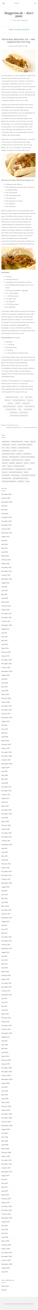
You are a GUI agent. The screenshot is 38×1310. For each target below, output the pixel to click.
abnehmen (5, 441)
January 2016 (5, 829)
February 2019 (6, 744)
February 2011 (6, 1018)
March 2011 (5, 1014)
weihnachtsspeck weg (20, 478)
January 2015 (5, 868)
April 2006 (4, 1237)
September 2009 (6, 1079)
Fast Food (28, 397)
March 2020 (5, 694)
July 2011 (4, 998)
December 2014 (6, 871)
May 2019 (4, 733)
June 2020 (4, 683)
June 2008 (4, 1137)
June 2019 (4, 729)
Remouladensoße (9, 406)
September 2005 (6, 1264)
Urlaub (4, 472)
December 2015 (6, 833)
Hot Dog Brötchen (19, 400)
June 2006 (4, 1229)
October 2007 (5, 1168)
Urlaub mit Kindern (15, 472)
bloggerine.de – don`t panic (19, 14)
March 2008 (5, 1149)
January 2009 (5, 1110)
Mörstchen (26, 403)
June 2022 (4, 590)
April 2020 (4, 690)
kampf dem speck (17, 460)
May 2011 (4, 1006)
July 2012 (4, 956)
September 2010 (6, 1033)
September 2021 (6, 625)
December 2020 (6, 660)
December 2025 (6, 494)
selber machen (11, 409)
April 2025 (4, 513)
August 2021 (5, 629)
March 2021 (5, 648)
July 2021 (4, 633)
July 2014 (4, 891)
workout (21, 481)
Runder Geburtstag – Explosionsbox (21, 427)
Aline (26, 46)
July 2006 (4, 1226)
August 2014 (5, 887)
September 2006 (6, 1218)
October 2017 (5, 794)
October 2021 (5, 621)
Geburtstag (27, 453)
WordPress (30, 1304)
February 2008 (6, 1152)
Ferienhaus (6, 450)
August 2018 (5, 767)
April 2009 (4, 1098)
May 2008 (4, 1141)
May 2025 (4, 510)
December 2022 (6, 567)
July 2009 (4, 1087)
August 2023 (5, 537)
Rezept (20, 406)
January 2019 (5, 748)
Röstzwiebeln (29, 406)
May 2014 (4, 898)
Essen (11, 29)
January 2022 (5, 610)
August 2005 (5, 1268)
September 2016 (6, 814)
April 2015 (4, 860)
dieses (27, 118)
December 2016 (6, 810)
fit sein (20, 450)
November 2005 (6, 1256)
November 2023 (6, 525)
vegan (26, 472)
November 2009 (6, 1072)
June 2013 (4, 929)
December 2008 (6, 1114)
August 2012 (5, 952)
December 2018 (6, 752)
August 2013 (5, 921)
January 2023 (5, 563)
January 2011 (5, 1021)
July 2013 (4, 925)
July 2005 (4, 1272)
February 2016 (6, 825)
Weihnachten (6, 478)
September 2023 (6, 533)
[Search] (35, 3)
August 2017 (5, 798)
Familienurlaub (23, 447)
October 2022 (5, 575)
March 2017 (5, 806)
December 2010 (6, 1025)
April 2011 (4, 1010)
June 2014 (4, 894)
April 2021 (4, 644)
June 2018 (4, 775)
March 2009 (5, 1102)
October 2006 (6, 1214)
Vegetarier (13, 412)
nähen (26, 463)
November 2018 (6, 756)
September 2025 (6, 502)
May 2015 (4, 856)
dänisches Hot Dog (12, 397)
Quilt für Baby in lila (10, 425)
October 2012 (5, 945)
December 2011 (6, 983)
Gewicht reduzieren (27, 457)
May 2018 (4, 779)
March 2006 (5, 1241)
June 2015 (4, 852)
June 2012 (4, 960)
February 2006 (6, 1245)
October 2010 (5, 1029)
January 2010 (5, 1064)
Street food (28, 409)
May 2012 (4, 964)
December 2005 (6, 1252)
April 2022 (4, 598)
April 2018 (4, 783)
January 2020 (5, 702)
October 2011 (5, 991)
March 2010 (5, 1056)
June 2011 (4, 1002)
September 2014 (6, 883)
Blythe (14, 444)
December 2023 (6, 521)
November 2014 (6, 875)
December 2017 (6, 787)
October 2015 (5, 841)
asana (27, 441)
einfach (13, 447)
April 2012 (4, 968)
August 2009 (5, 1083)
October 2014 (5, 879)
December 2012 (6, 937)
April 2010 (4, 1052)
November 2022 (6, 571)
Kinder (27, 460)
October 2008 (6, 1122)
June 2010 (4, 1045)
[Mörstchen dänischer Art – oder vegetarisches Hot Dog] (18, 60)
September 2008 (6, 1125)
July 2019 (4, 725)
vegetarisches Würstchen (18, 415)
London (11, 463)
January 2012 (5, 979)
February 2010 (6, 1060)
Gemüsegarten (14, 457)
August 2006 (5, 1222)
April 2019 (4, 737)
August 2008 (5, 1129)
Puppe (32, 463)
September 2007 (6, 1172)
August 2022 (5, 583)
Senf (19, 409)
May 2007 (4, 1187)
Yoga (27, 481)
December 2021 (6, 613)
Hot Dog (7, 400)
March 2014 (5, 906)
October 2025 (5, 498)
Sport (29, 469)
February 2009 (6, 1106)
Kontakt (4, 1290)
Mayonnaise (22, 89)
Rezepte (26, 29)
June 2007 (4, 1183)
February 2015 (6, 864)
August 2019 (5, 721)
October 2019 (5, 714)
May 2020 (4, 687)
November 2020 (6, 664)
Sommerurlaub (20, 469)
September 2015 (6, 844)
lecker (17, 403)
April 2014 (4, 902)
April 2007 (4, 1191)
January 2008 (5, 1156)
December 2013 (6, 910)
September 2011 (6, 995)
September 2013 (6, 918)
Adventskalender (17, 441)
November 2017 (6, 791)
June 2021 (4, 637)
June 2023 (4, 544)
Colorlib (18, 1304)
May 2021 (4, 640)
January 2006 (5, 1249)
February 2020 (6, 698)
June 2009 (4, 1091)
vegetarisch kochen (28, 475)
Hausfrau (18, 29)
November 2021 (6, 617)
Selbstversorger (8, 469)
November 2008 (6, 1118)
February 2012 (6, 975)
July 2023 (4, 540)
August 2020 (5, 675)
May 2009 (4, 1095)
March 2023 (5, 556)
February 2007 (6, 1199)
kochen (10, 403)
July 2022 (4, 587)
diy (22, 397)
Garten (19, 453)
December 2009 (6, 1068)
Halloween (6, 460)
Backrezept (6, 444)
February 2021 (6, 652)
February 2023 (6, 560)
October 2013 (5, 914)
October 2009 (6, 1075)
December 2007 (6, 1160)
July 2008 (4, 1133)
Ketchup (12, 95)
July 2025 (4, 506)
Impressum (5, 1286)
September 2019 (6, 717)
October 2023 (5, 529)
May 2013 (4, 933)
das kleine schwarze (25, 444)
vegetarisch (24, 412)
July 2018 (4, 771)
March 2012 (5, 971)
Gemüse (4, 457)
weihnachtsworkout (9, 481)
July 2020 (4, 679)
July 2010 (4, 1041)
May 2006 (4, 1233)
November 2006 (6, 1210)
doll (7, 447)
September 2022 (6, 579)
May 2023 (4, 548)
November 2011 (6, 987)
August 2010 (5, 1037)
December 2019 (6, 706)
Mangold (19, 463)
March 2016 (5, 821)
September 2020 (6, 671)
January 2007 (5, 1202)
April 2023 (4, 552)
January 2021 (5, 656)
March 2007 (5, 1195)
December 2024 (6, 517)
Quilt (4, 466)
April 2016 (4, 817)
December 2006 (6, 1206)
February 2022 (6, 606)
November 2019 (6, 710)
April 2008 (4, 1145)
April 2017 (4, 802)
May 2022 (4, 594)
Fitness (14, 450)
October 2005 (6, 1260)
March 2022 (5, 602)
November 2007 (6, 1164)
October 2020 (5, 667)
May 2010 (4, 1048)
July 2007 (4, 1179)
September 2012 (6, 948)
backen (32, 441)
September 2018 (6, 764)
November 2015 (6, 837)
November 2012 (6, 941)
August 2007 (5, 1175)
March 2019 (5, 741)
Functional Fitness (8, 453)
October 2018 (5, 760)
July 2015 (4, 848)
